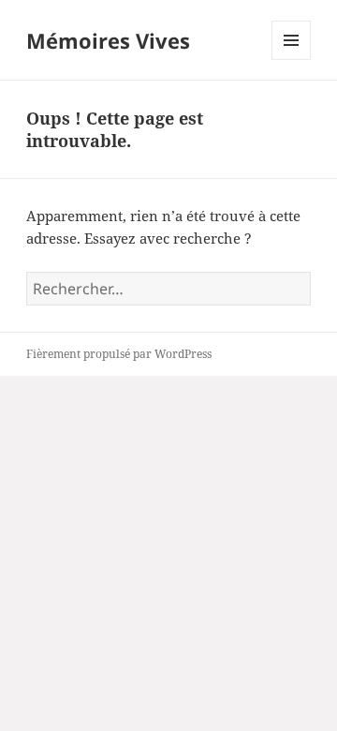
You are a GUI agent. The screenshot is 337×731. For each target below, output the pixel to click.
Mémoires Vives (108, 40)
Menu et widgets (291, 59)
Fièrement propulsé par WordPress (119, 354)
